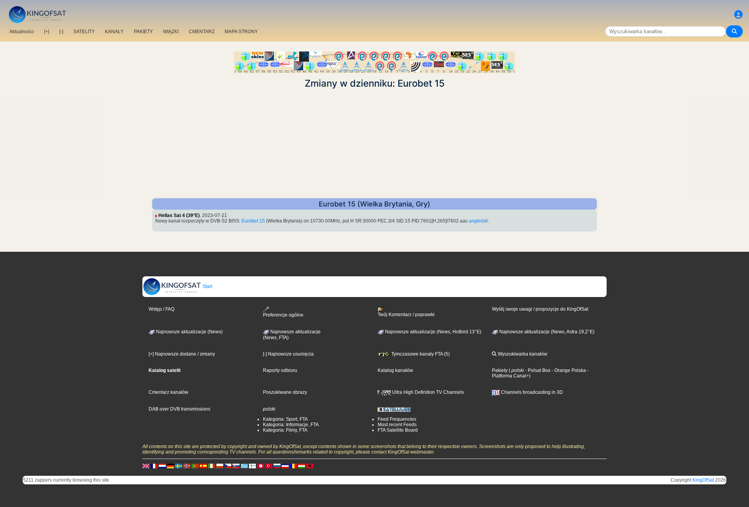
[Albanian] (309, 465)
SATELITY (84, 31)
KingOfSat (703, 480)
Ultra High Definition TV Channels (427, 392)
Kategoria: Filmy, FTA (285, 430)
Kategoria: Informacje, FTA (291, 424)
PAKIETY (143, 31)
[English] (145, 465)
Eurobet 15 (253, 221)
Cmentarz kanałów (168, 392)
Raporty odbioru (280, 370)
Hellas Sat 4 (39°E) (179, 215)
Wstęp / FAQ (161, 309)
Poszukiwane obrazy (285, 392)
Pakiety (500, 370)
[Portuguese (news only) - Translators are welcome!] (195, 465)
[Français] (154, 465)
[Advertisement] (374, 143)
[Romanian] (293, 465)
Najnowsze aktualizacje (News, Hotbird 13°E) (432, 331)
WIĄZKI (171, 31)
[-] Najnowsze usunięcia (288, 354)
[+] (46, 31)
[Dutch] (162, 465)
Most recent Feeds (397, 424)
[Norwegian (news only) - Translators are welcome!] (186, 465)
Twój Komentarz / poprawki (406, 314)
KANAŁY (114, 31)
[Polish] (219, 465)
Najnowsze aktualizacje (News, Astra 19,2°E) (546, 331)
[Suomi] (252, 465)
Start (206, 286)
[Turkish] (268, 465)
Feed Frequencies (397, 419)
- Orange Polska (568, 370)
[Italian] (211, 465)
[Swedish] (178, 465)
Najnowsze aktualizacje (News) (189, 331)
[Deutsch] (170, 465)
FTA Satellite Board (398, 430)
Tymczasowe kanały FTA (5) (420, 354)
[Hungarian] (301, 465)
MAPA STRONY (241, 31)
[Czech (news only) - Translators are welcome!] (227, 465)
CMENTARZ (202, 31)
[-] (61, 31)
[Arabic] (260, 465)
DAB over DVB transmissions (179, 409)
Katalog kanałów (395, 370)
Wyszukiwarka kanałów (522, 354)
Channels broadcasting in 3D (531, 392)
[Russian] (276, 465)
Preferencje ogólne (283, 315)
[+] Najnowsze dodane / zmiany (182, 354)
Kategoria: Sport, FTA (285, 419)
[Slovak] (236, 465)
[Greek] (244, 465)
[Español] (203, 465)
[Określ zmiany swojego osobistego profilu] (738, 15)
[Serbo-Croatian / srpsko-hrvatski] (285, 465)
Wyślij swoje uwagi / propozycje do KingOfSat (540, 309)
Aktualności (21, 31)
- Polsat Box (537, 370)
